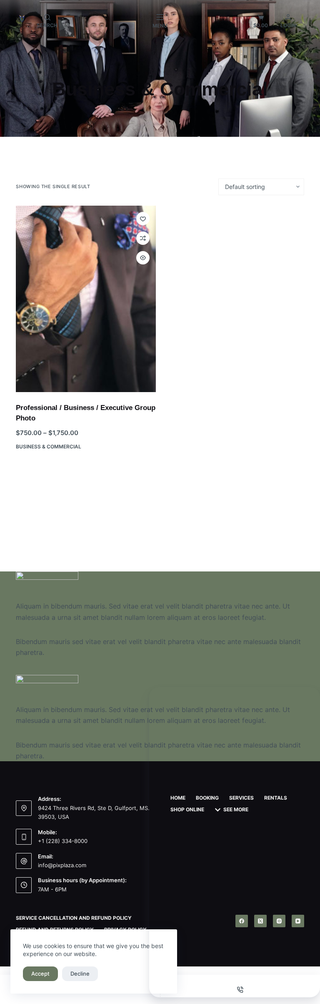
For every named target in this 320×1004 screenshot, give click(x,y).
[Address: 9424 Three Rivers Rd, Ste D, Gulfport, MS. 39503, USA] (24, 808)
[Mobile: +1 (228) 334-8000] (24, 837)
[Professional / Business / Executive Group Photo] (86, 299)
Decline (80, 973)
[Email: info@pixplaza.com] (24, 861)
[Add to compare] (143, 238)
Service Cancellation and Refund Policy (74, 918)
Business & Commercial (48, 446)
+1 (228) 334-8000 (63, 841)
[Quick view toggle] (143, 257)
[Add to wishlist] (143, 218)
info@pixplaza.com (62, 865)
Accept (40, 973)
